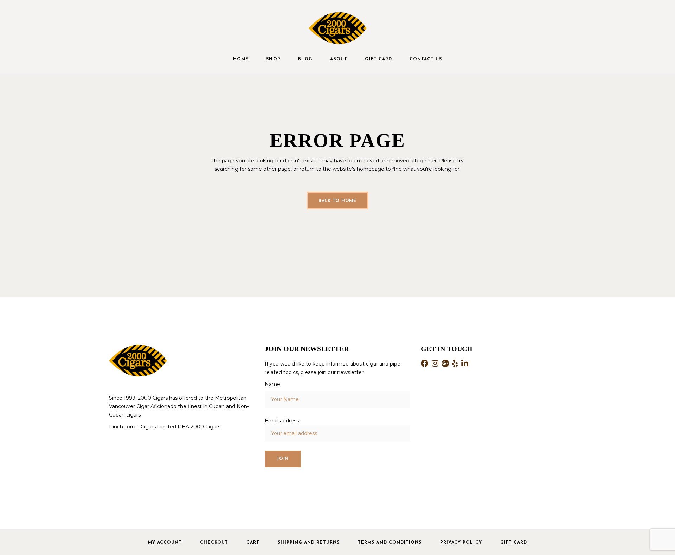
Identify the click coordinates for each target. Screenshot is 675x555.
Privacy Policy (461, 543)
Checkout (214, 543)
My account (165, 543)
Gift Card (513, 543)
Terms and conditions (390, 543)
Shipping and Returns (309, 543)
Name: (273, 384)
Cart (252, 543)
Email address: (282, 421)
